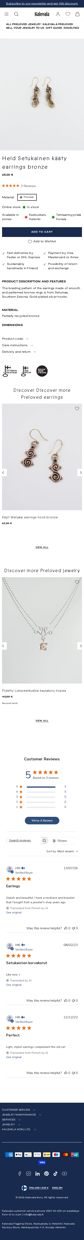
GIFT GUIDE (54, 28)
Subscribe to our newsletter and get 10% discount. (42, 3)
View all (42, 547)
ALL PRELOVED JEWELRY (23, 24)
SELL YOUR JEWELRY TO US (25, 28)
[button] (6, 14)
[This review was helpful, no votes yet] (65, 928)
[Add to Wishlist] (77, 408)
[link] (58, 14)
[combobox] (62, 851)
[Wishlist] (68, 14)
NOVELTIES (71, 28)
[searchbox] (23, 840)
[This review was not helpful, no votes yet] (73, 928)
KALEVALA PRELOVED (58, 24)
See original (14, 912)
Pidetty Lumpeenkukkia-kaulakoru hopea (34, 690)
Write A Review (42, 821)
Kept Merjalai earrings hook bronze (30, 517)
